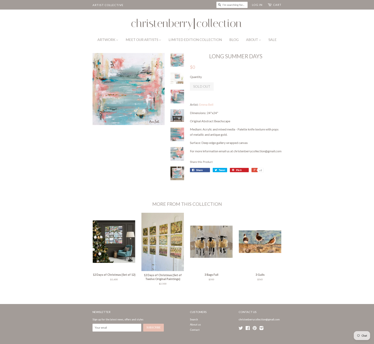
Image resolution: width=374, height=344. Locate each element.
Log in (257, 4)
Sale (272, 39)
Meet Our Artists (142, 39)
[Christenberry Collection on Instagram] (261, 328)
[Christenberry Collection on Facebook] (247, 328)
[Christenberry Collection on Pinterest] (254, 328)
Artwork (106, 39)
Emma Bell (206, 104)
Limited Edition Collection (195, 39)
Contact (195, 329)
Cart (277, 4)
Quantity (196, 77)
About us (195, 324)
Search (194, 319)
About (252, 39)
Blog (234, 39)
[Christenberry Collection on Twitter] (241, 328)
